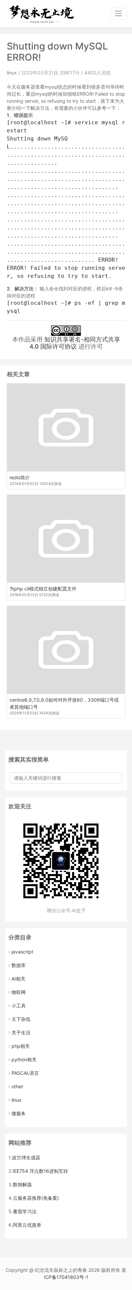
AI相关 (18, 978)
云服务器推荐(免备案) (36, 1198)
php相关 (21, 1046)
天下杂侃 (21, 1019)
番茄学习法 (25, 1211)
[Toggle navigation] (118, 14)
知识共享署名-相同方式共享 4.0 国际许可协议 (74, 343)
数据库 (19, 965)
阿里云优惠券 (27, 1225)
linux (12, 72)
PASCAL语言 (25, 1073)
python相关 (24, 1059)
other (17, 1086)
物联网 (19, 992)
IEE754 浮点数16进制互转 (40, 1171)
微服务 (19, 1113)
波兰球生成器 (26, 1157)
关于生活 (21, 1032)
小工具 (19, 1005)
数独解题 (22, 1184)
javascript (22, 952)
